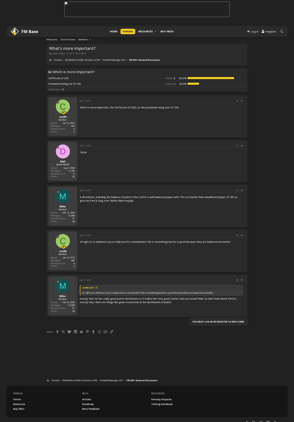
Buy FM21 (18, 408)
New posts (52, 39)
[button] (155, 31)
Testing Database (162, 404)
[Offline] (58, 102)
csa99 (55, 53)
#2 (242, 145)
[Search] (281, 31)
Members (83, 39)
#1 (242, 100)
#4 (242, 235)
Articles (86, 399)
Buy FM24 (167, 31)
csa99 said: (88, 287)
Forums (127, 31)
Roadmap (88, 404)
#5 (242, 280)
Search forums (68, 39)
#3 (242, 190)
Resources (145, 31)
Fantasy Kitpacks (161, 399)
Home (113, 31)
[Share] (237, 101)
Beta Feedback (91, 408)
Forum (17, 399)
